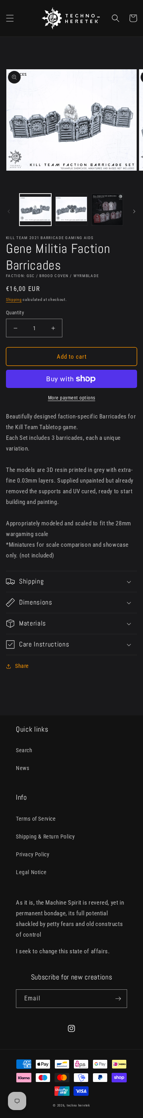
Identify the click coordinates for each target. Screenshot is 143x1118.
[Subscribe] (118, 998)
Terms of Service (36, 819)
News (22, 768)
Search (24, 750)
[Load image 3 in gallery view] (107, 209)
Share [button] (22, 666)
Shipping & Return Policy (45, 836)
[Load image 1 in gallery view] (35, 209)
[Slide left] (8, 211)
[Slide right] (134, 211)
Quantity (15, 313)
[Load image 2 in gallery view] (71, 209)
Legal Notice (31, 872)
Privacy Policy (32, 854)
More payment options (71, 398)
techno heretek (78, 1105)
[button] (10, 18)
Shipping (14, 299)
